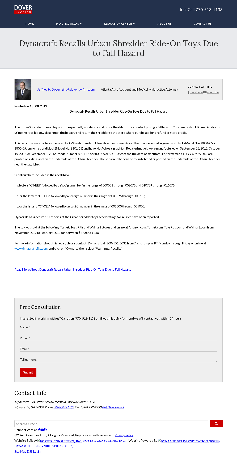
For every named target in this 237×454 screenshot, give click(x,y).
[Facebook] (39, 430)
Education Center (118, 23)
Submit (28, 372)
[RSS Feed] (45, 430)
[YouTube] (42, 430)
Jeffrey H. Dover (48, 89)
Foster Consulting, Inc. (104, 440)
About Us (165, 23)
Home (30, 23)
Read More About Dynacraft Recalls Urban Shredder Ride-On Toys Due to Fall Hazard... (73, 269)
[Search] (216, 423)
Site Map (20, 451)
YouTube (213, 92)
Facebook (196, 92)
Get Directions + (113, 407)
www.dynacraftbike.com (31, 248)
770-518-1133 (209, 9)
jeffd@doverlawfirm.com (78, 89)
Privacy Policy (124, 435)
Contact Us (202, 23)
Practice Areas (67, 23)
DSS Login (34, 451)
